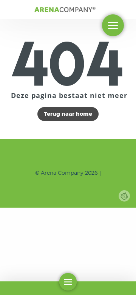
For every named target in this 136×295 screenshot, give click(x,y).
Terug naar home (68, 114)
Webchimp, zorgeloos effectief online (124, 196)
